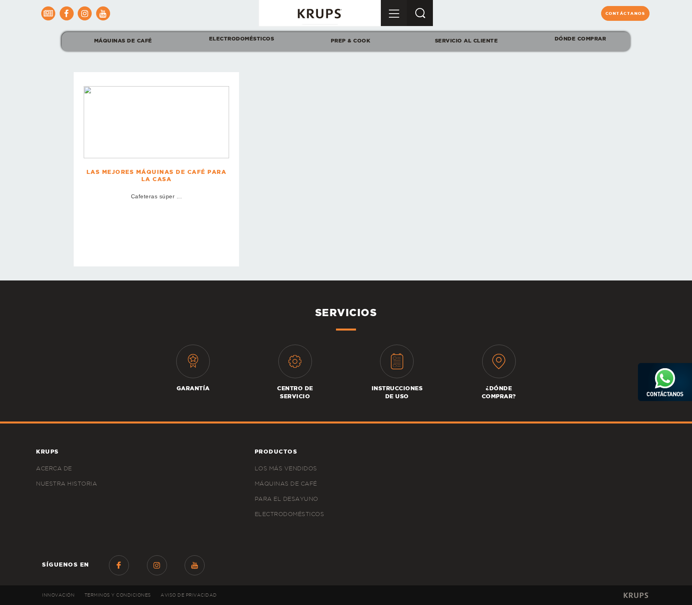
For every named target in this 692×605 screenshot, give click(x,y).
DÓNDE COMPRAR (580, 39)
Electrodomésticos (241, 39)
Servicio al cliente (466, 41)
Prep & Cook (350, 41)
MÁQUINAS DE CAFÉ (123, 41)
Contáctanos (626, 13)
